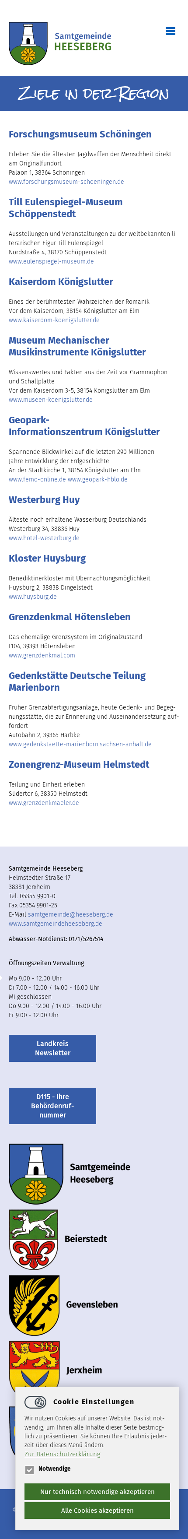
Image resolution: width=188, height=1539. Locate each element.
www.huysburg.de (33, 597)
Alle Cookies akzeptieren (97, 1510)
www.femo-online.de (37, 479)
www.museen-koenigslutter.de (51, 400)
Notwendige (54, 1468)
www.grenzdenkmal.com (42, 655)
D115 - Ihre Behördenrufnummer (52, 1106)
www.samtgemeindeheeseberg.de (55, 924)
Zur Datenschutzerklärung (62, 1454)
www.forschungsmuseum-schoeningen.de (66, 182)
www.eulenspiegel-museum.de (51, 261)
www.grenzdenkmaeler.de (44, 803)
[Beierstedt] (58, 1239)
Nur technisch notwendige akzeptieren (97, 1492)
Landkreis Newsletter (52, 1048)
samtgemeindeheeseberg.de (70, 914)
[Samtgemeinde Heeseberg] (60, 44)
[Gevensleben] (63, 1305)
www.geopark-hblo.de (98, 479)
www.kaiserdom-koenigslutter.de (54, 320)
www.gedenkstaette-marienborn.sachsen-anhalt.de (80, 744)
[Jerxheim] (55, 1371)
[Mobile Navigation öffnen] (166, 30)
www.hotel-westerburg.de (44, 538)
